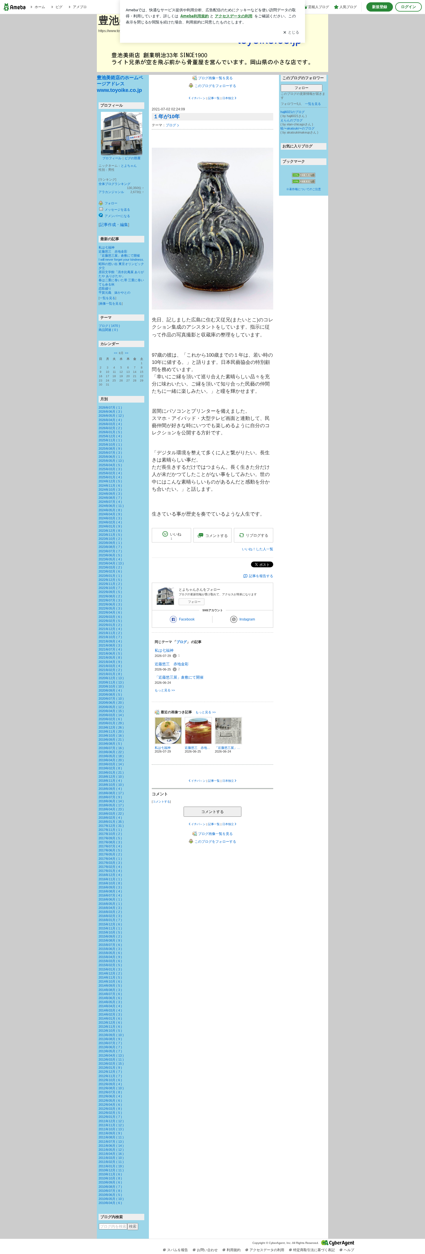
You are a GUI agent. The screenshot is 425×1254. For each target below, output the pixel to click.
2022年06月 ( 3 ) (110, 604)
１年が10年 (166, 116)
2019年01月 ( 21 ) (111, 772)
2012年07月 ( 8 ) (110, 1092)
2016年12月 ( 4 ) (110, 875)
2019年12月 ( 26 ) (111, 727)
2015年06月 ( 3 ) (110, 949)
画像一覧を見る (110, 303)
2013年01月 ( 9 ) (110, 1067)
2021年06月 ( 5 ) (110, 653)
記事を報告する (261, 576)
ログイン (408, 7)
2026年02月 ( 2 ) (110, 428)
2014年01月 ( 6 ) (110, 1018)
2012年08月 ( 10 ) (111, 1088)
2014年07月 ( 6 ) (110, 994)
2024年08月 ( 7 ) (110, 497)
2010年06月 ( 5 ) (110, 1194)
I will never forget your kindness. (121, 259)
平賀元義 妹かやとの (114, 292)
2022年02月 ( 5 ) (110, 621)
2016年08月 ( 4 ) (110, 891)
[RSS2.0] (303, 181)
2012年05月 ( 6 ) (110, 1100)
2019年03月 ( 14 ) (111, 764)
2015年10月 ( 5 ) (110, 932)
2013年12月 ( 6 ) (110, 1022)
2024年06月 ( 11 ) (111, 505)
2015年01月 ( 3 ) (110, 969)
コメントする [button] (216, 536)
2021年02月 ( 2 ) (110, 670)
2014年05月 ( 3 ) (110, 1002)
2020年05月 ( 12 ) (111, 707)
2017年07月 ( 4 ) (110, 846)
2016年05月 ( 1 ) (110, 903)
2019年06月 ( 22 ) (111, 752)
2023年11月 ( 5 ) (110, 534)
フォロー (194, 601)
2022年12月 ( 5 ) (110, 579)
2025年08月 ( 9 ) (110, 448)
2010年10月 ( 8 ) (110, 1178)
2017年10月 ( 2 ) (110, 834)
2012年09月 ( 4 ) (110, 1084)
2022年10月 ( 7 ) (110, 588)
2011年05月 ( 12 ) (111, 1149)
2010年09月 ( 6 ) (110, 1182)
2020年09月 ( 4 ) (110, 690)
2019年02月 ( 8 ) (110, 768)
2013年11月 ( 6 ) (110, 1026)
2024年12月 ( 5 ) (110, 481)
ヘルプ (349, 1250)
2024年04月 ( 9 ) (110, 514)
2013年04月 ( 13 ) (111, 1055)
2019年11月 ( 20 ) (111, 731)
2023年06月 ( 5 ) (110, 555)
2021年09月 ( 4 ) (110, 641)
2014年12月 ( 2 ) (110, 973)
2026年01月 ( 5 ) (110, 432)
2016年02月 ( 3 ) (110, 916)
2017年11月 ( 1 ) (110, 829)
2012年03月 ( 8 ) (110, 1108)
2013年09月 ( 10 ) (111, 1035)
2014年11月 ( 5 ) (110, 977)
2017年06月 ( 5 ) (110, 850)
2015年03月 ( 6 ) (110, 961)
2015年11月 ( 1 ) (110, 928)
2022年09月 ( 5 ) (110, 592)
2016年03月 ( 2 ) (110, 912)
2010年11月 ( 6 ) (110, 1174)
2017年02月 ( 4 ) (110, 866)
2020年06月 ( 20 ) (111, 702)
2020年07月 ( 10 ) (111, 698)
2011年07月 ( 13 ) (111, 1141)
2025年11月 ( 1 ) (110, 440)
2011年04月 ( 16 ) (111, 1153)
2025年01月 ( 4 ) (110, 477)
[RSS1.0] (303, 176)
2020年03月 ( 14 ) (111, 715)
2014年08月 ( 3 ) (110, 990)
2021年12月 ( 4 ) (110, 629)
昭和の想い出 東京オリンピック (121, 264)
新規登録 (379, 7)
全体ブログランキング (114, 184)
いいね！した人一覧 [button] (257, 549)
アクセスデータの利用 (267, 1250)
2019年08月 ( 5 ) (110, 743)
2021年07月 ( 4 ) (110, 649)
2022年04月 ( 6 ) (110, 612)
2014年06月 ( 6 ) (110, 998)
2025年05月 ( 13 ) (111, 460)
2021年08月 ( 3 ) (110, 645)
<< (115, 353)
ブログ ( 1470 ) (109, 325)
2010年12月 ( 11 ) (111, 1170)
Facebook (187, 619)
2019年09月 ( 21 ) (111, 739)
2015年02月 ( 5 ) (110, 965)
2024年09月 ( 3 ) (110, 493)
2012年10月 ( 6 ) (110, 1080)
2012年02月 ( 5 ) (110, 1112)
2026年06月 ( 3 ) (110, 411)
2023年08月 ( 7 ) (110, 547)
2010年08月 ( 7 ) (110, 1186)
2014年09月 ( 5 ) (110, 985)
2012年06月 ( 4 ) (110, 1096)
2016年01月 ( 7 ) (110, 920)
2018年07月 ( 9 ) (110, 797)
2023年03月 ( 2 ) (110, 567)
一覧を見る (107, 298)
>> (126, 353)
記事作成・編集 (114, 224)
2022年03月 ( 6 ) (110, 616)
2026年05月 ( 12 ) (111, 415)
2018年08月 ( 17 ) (111, 793)
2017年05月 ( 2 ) (110, 854)
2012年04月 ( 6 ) (110, 1104)
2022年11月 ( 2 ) (110, 584)
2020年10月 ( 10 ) (111, 686)
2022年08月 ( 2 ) (110, 596)
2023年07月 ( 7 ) (110, 551)
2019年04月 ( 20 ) (111, 760)
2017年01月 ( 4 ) (110, 871)
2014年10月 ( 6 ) (110, 981)
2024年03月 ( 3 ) (110, 518)
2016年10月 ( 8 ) (110, 883)
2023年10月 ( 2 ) (110, 538)
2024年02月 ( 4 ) (110, 522)
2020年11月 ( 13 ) (111, 682)
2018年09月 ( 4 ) (110, 788)
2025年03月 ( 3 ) (110, 469)
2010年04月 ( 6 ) (110, 1203)
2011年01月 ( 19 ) (111, 1166)
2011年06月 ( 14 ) (111, 1145)
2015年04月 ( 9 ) (110, 957)
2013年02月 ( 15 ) (111, 1063)
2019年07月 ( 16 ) (111, 748)
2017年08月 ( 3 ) (110, 842)
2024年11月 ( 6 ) (110, 485)
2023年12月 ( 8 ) (110, 530)
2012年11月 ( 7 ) (110, 1076)
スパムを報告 (177, 1250)
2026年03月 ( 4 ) (110, 424)
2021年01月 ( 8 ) (110, 674)
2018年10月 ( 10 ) (111, 784)
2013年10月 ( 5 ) (110, 1030)
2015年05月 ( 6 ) (110, 953)
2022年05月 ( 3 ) (110, 608)
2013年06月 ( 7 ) (110, 1047)
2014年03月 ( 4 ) (110, 1010)
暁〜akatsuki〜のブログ (297, 128)
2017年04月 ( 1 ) (110, 858)
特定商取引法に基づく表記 (314, 1250)
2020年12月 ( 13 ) (111, 678)
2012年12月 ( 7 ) (110, 1071)
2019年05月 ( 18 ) (111, 756)
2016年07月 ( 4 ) (110, 895)
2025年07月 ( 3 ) (110, 452)
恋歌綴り (105, 288)
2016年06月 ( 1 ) (110, 899)
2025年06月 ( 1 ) (110, 456)
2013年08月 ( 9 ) (110, 1039)
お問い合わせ (207, 1250)
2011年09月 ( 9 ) (110, 1133)
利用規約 (234, 1250)
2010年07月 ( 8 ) (110, 1190)
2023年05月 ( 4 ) (110, 559)
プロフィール (111, 158)
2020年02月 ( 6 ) (110, 719)
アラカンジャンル (111, 192)
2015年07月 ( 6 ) (110, 944)
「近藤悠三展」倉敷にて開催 (119, 255)
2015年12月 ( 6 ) (110, 924)
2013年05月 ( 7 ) (110, 1051)
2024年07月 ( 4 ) (110, 501)
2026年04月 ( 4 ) (110, 420)
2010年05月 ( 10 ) (111, 1199)
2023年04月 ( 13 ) (111, 563)
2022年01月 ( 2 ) (110, 625)
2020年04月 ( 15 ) (111, 711)
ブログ (171, 125)
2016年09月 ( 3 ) (110, 887)
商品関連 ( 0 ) (108, 329)
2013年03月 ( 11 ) (111, 1059)
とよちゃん (129, 165)
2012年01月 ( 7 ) (110, 1116)
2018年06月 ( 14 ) (111, 801)
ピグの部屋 (133, 158)
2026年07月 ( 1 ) (110, 407)
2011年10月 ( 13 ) (111, 1129)
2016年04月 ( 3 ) (110, 908)
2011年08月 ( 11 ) (111, 1137)
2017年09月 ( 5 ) (110, 838)
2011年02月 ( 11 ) (111, 1162)
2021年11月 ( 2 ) (110, 633)
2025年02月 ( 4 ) (110, 473)
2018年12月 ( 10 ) (111, 776)
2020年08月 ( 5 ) (110, 694)
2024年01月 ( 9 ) (110, 526)
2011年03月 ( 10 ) (111, 1157)
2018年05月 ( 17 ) (111, 805)
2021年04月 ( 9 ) (110, 662)
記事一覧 (214, 98)
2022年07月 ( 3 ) (110, 600)
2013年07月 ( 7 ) (110, 1043)
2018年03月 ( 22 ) (111, 813)
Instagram (247, 619)
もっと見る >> (165, 690)
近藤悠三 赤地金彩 (113, 251)
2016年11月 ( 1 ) (110, 879)
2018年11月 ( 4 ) (110, 780)
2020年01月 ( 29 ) (111, 723)
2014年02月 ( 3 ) (110, 1014)
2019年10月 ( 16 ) (111, 735)
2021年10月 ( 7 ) (110, 637)
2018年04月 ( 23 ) (111, 809)
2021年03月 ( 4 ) (110, 666)
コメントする (212, 812)
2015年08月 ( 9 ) (110, 940)
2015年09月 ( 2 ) (110, 936)
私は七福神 (106, 247)
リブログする (257, 535)
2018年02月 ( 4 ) (110, 817)
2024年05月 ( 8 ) (110, 510)
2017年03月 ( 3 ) (110, 862)
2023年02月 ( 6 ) (110, 571)
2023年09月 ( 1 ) (110, 542)
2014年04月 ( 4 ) (110, 1006)
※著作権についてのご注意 (303, 189)
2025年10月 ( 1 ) (110, 444)
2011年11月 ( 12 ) (111, 1125)
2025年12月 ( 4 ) (110, 436)
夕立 (102, 268)
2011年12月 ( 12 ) (111, 1121)
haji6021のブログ (292, 112)
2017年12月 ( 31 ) (111, 825)
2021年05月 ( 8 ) (110, 657)
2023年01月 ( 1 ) (110, 575)
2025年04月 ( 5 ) (110, 465)
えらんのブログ (291, 120)
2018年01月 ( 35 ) (111, 821)
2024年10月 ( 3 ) (110, 489)
